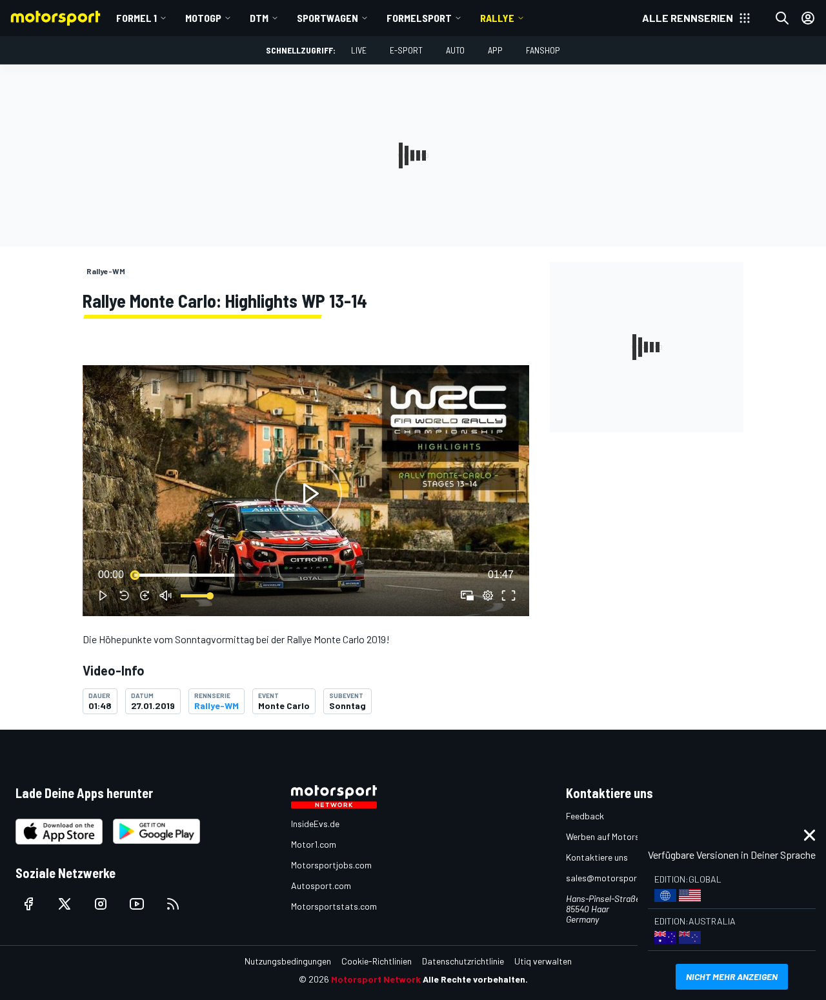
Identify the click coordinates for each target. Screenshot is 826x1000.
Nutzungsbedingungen (288, 960)
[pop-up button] (488, 595)
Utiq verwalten (543, 960)
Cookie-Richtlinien (376, 960)
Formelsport (419, 18)
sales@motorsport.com (613, 877)
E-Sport (406, 50)
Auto (455, 50)
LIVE (359, 50)
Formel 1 (136, 18)
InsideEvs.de (315, 823)
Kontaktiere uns (597, 857)
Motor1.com (313, 844)
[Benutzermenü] (808, 18)
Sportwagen (327, 18)
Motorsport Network (376, 979)
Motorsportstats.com (334, 906)
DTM (259, 18)
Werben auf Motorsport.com (621, 836)
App (495, 50)
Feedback (585, 815)
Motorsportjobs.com (331, 864)
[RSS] (173, 904)
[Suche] (782, 18)
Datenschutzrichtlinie (463, 960)
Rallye (497, 18)
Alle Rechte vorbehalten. (475, 979)
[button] (308, 493)
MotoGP (203, 18)
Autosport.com (321, 885)
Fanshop (543, 50)
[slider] (306, 575)
